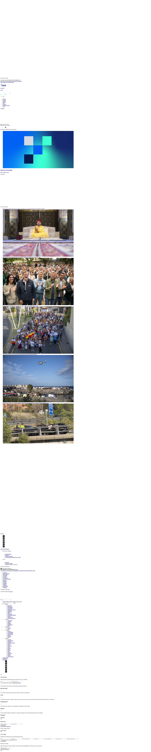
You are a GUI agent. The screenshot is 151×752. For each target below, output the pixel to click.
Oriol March (34, 354)
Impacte (4, 102)
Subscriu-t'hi (5, 658)
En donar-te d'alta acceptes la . (11, 682)
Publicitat (7, 555)
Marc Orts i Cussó (37, 257)
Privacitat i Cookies (8, 563)
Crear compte (3, 741)
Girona (9, 644)
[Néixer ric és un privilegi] (75, 149)
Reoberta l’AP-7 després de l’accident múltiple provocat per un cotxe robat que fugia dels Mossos (21, 402)
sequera (9, 622)
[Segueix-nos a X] (4, 538)
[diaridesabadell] (9, 570)
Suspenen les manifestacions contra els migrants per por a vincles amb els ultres (18, 305)
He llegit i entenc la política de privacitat (9, 740)
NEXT (9, 613)
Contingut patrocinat (11, 618)
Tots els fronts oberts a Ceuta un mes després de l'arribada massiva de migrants (17, 354)
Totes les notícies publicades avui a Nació (13, 557)
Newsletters (9, 81)
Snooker (9, 627)
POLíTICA (10, 605)
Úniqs (9, 629)
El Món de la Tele (6, 105)
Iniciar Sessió (5, 657)
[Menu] (2, 97)
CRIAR (9, 616)
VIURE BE (10, 614)
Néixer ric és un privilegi (6, 170)
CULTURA (10, 608)
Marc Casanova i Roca (4, 172)
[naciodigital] (3, 570)
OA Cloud (11, 591)
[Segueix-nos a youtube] (4, 544)
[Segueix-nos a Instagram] (4, 540)
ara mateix (2, 108)
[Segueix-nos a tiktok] (4, 547)
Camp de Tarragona (11, 642)
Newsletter (5, 659)
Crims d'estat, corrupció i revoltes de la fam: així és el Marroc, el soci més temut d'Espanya (20, 208)
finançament (10, 620)
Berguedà (9, 641)
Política (4, 99)
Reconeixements (8, 554)
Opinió (4, 101)
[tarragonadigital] (22, 570)
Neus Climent (35, 305)
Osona (9, 649)
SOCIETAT (10, 606)
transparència (10, 624)
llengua (9, 625)
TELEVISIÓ (10, 617)
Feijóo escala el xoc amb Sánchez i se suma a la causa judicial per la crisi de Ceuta (18, 257)
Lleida (9, 647)
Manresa (9, 648)
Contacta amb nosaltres (4, 549)
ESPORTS (10, 610)
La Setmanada (10, 633)
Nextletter (9, 636)
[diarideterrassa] (16, 570)
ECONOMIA (10, 607)
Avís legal (7, 562)
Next (4, 103)
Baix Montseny (10, 640)
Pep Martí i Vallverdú (41, 208)
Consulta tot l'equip (8, 556)
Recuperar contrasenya (5, 749)
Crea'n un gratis (3, 730)
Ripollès (9, 650)
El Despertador (10, 632)
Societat (4, 100)
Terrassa (9, 655)
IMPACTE (10, 611)
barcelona (9, 621)
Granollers (9, 646)
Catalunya (9, 639)
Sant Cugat (10, 653)
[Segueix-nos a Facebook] (4, 536)
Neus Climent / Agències (44, 402)
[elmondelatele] (29, 570)
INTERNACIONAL (11, 609)
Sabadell (9, 652)
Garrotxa (9, 643)
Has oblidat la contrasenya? (5, 726)
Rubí (8, 651)
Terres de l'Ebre (10, 656)
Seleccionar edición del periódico (6, 80)
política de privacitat (16, 682)
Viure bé (4, 104)
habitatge (9, 623)
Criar (4, 106)
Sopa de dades (10, 634)
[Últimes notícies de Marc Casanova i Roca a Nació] (3, 85)
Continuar (2, 717)
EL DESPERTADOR (12, 615)
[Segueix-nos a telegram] (4, 542)
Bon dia (9, 631)
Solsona (9, 654)
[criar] (33, 570)
